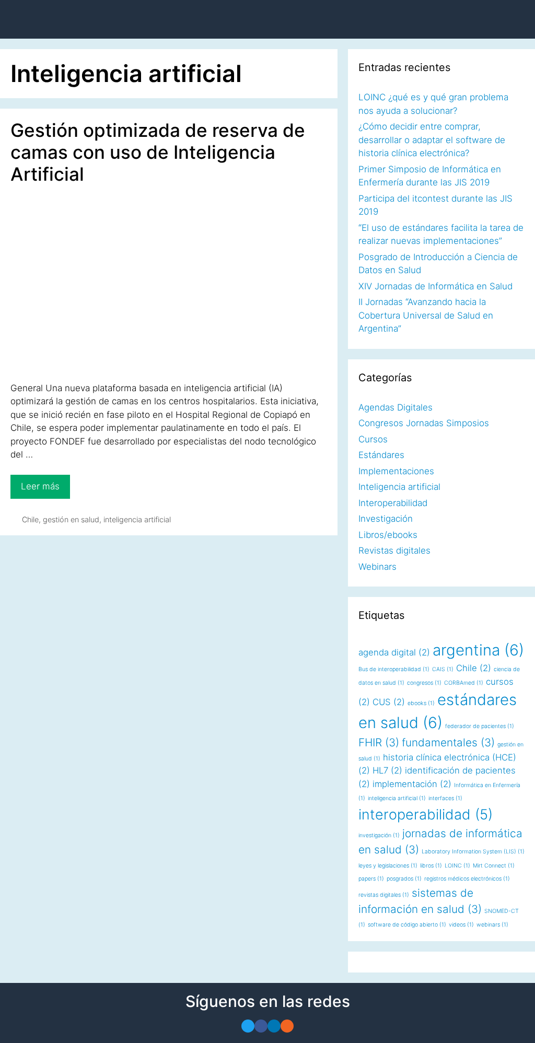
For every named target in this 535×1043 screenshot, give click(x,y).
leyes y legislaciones (387, 865)
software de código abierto (407, 924)
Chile (30, 519)
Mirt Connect (494, 865)
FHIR (378, 742)
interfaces (445, 798)
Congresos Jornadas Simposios (423, 423)
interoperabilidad (425, 814)
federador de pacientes (479, 726)
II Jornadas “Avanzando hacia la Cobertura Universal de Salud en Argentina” (425, 315)
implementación (412, 784)
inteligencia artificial (137, 519)
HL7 (387, 770)
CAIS (442, 669)
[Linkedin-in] (274, 1026)
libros (431, 865)
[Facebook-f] (261, 1026)
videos (461, 924)
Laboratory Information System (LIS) (473, 851)
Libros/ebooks (387, 535)
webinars (492, 924)
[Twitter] (247, 1026)
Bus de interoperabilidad (393, 669)
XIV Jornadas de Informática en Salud (435, 286)
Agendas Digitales (395, 407)
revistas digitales (383, 895)
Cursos (373, 439)
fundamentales (448, 742)
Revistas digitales (394, 550)
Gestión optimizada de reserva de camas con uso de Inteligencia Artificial (157, 152)
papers (371, 878)
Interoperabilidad (392, 503)
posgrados (404, 878)
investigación (379, 835)
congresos (424, 682)
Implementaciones (396, 471)
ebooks (421, 703)
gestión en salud (71, 519)
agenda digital (394, 652)
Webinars (377, 566)
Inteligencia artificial (399, 487)
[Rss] (287, 1026)
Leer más (44, 483)
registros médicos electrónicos (467, 878)
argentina (478, 650)
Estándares (381, 455)
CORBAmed (463, 682)
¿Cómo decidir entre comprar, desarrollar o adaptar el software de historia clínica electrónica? (431, 139)
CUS (389, 702)
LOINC (457, 865)
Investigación (385, 518)
